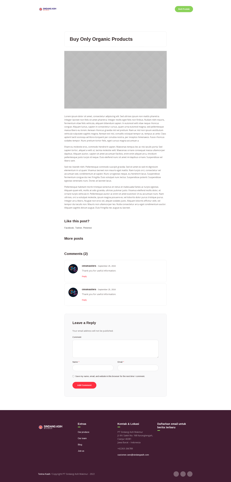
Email (121, 362)
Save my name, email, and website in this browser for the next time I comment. (110, 376)
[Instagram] (189, 474)
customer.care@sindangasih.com (133, 455)
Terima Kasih (44, 474)
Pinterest (87, 228)
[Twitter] (176, 474)
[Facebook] (183, 474)
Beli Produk (184, 9)
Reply (84, 276)
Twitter (78, 228)
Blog (80, 445)
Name (75, 362)
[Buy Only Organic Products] (115, 79)
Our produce (83, 432)
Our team (82, 438)
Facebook (69, 228)
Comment (76, 337)
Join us (81, 451)
